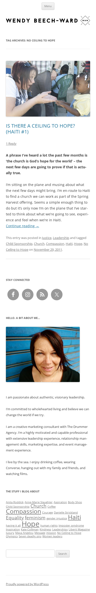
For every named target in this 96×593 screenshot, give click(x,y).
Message (39, 533)
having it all (13, 525)
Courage (47, 512)
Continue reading (22, 226)
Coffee (52, 506)
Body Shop (75, 502)
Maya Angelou (24, 533)
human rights (49, 525)
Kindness (45, 529)
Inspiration (13, 529)
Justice (46, 238)
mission (51, 533)
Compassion (55, 243)
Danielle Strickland (66, 512)
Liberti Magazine (79, 529)
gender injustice (57, 518)
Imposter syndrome (71, 525)
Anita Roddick (15, 502)
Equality (15, 517)
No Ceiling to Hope (69, 533)
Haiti (69, 243)
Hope (78, 243)
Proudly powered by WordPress (27, 584)
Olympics (12, 536)
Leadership (61, 238)
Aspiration (60, 502)
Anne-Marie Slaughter (39, 502)
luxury (10, 533)
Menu (48, 6)
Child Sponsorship (19, 243)
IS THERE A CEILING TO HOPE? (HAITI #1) (40, 128)
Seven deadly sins (30, 536)
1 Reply (11, 143)
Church (39, 243)
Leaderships (60, 529)
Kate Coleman (30, 529)
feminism (35, 517)
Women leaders (52, 536)
